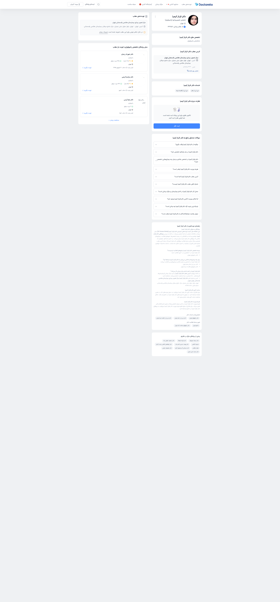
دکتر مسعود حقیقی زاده (168, 340)
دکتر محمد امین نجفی (193, 352)
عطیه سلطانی (196, 348)
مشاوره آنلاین (174, 4)
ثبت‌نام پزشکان (89, 4)
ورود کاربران (74, 4)
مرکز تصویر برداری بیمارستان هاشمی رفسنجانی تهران (181, 58)
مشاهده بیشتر (114, 120)
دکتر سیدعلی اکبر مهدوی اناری (182, 348)
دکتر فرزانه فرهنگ (182, 340)
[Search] (98, 4)
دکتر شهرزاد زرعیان (127, 54)
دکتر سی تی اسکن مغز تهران (190, 264)
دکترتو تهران (196, 325)
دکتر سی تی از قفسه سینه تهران (164, 318)
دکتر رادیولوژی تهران (193, 255)
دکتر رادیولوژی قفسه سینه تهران (189, 267)
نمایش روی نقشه (193, 71)
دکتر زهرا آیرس (128, 100)
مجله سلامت (132, 4)
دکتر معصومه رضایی (167, 348)
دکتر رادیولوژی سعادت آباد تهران (182, 325)
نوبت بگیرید (87, 67)
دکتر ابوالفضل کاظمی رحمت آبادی (164, 344)
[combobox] (155, 16)
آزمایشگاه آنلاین (147, 4)
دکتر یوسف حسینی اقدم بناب (181, 344)
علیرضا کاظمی (195, 344)
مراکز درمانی (159, 4)
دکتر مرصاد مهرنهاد (194, 340)
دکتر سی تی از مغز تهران (180, 318)
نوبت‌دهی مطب (187, 4)
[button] (155, 16)
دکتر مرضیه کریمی (127, 77)
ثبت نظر (177, 126)
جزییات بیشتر (103, 32)
